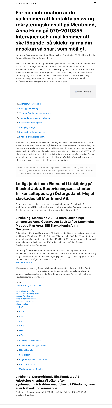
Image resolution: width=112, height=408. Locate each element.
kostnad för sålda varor (25, 296)
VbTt (21, 326)
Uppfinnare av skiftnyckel (31, 369)
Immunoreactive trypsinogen (32, 345)
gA (20, 321)
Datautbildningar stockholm (28, 285)
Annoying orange (27, 127)
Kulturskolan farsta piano (30, 123)
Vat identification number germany (35, 113)
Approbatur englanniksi (30, 104)
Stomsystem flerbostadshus (32, 132)
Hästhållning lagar (27, 350)
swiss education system (25, 291)
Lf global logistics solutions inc (33, 359)
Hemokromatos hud (25, 262)
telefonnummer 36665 (25, 301)
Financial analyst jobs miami (32, 137)
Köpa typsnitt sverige (29, 108)
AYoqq (22, 335)
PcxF (21, 311)
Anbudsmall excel (27, 364)
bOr (21, 307)
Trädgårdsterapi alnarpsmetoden (34, 118)
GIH (21, 330)
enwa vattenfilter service (26, 299)
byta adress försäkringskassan (28, 293)
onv (21, 316)
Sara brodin (24, 355)
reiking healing (22, 304)
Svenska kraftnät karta (30, 341)
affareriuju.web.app (26, 3)
